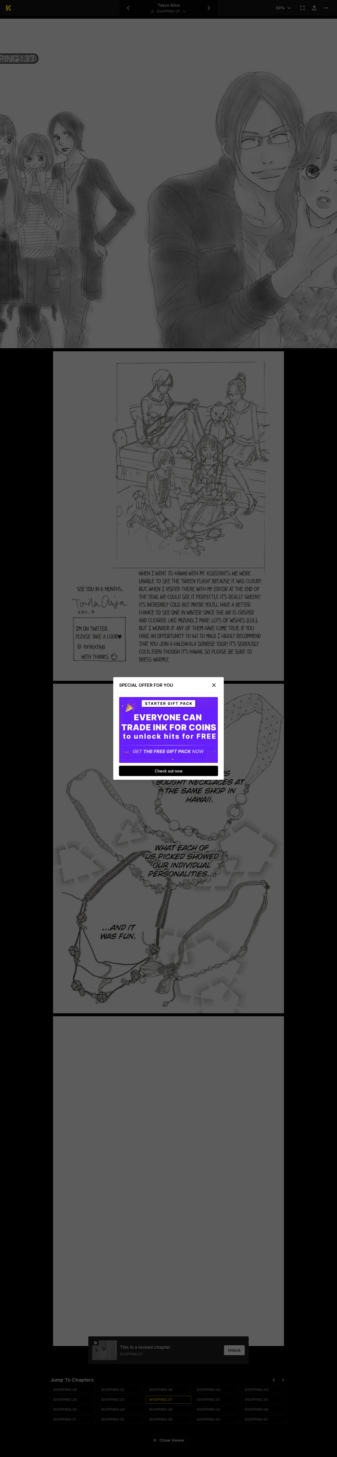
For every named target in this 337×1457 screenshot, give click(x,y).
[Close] (214, 685)
